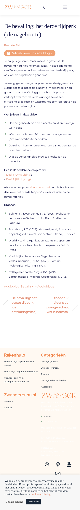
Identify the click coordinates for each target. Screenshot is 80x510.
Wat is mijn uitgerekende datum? (21, 371)
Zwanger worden (50, 368)
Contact (8, 407)
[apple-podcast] (58, 463)
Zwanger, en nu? (49, 361)
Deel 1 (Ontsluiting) (18, 174)
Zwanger (45, 374)
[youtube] (69, 463)
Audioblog (12, 286)
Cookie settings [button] (14, 501)
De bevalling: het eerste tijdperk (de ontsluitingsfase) (24, 305)
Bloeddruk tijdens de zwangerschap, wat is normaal (55, 305)
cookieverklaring (41, 494)
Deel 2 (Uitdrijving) (18, 179)
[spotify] (47, 463)
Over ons (8, 401)
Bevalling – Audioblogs (37, 286)
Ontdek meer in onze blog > (31, 53)
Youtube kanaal (40, 187)
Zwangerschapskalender (53, 380)
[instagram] (58, 474)
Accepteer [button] (33, 501)
